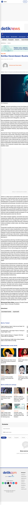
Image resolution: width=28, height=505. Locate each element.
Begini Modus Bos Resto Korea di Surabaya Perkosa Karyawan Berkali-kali (8, 361)
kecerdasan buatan (6, 311)
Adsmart (4, 39)
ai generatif (16, 311)
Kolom (9, 43)
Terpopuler (11, 39)
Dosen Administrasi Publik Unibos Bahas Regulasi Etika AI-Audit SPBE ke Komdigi (12, 340)
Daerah (17, 39)
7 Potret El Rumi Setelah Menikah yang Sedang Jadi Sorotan (7, 378)
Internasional (22, 36)
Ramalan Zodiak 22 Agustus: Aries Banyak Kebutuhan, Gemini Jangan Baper (19, 398)
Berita (7, 36)
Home (3, 36)
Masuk (25, 1)
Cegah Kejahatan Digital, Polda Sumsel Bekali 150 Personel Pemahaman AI (12, 327)
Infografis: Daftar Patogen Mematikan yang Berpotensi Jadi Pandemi (19, 414)
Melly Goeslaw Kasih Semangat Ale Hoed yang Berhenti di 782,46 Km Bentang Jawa (6, 414)
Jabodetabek (14, 36)
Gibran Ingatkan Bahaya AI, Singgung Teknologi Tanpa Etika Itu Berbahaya (12, 335)
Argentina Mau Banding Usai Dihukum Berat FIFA (6, 398)
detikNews (3, 43)
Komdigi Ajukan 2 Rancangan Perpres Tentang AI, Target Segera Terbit (12, 331)
